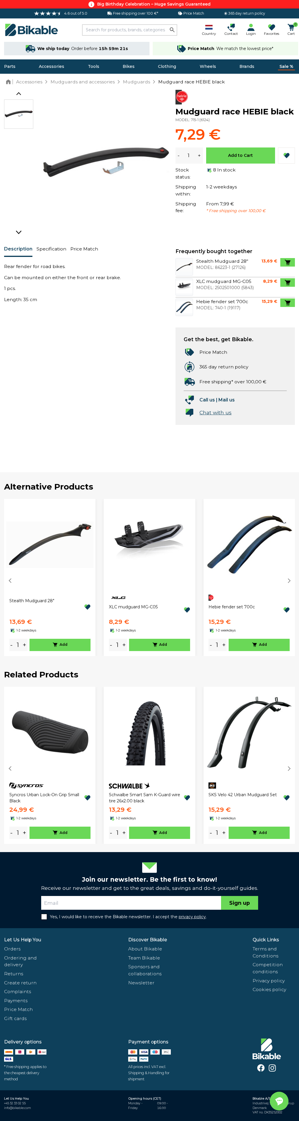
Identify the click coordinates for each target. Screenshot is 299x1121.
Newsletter (141, 983)
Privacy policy (269, 980)
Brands (246, 66)
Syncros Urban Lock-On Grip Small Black (44, 798)
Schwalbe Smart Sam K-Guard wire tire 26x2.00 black (144, 798)
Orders (12, 949)
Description (18, 249)
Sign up (239, 903)
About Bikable (145, 949)
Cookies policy (269, 989)
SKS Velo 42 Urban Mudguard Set (242, 794)
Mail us (226, 400)
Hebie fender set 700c (231, 607)
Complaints (17, 991)
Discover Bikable (147, 940)
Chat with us (215, 412)
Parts (9, 66)
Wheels (208, 66)
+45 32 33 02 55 (15, 1103)
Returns (13, 973)
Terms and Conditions (265, 952)
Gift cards (15, 1018)
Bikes (129, 66)
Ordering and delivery (20, 961)
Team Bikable (144, 958)
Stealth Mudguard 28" (31, 600)
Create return (20, 983)
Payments (15, 1000)
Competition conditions (268, 968)
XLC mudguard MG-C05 (133, 607)
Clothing (167, 66)
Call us (207, 400)
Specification (51, 249)
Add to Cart (240, 155)
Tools (93, 66)
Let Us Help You (22, 940)
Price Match (84, 249)
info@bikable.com (17, 1108)
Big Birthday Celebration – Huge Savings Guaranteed (154, 4)
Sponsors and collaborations (144, 970)
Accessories (51, 66)
